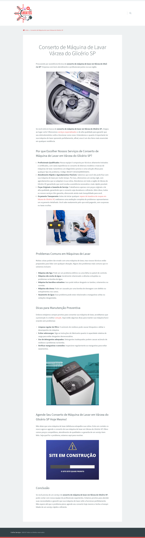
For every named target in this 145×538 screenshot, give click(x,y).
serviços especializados (67, 132)
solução (58, 318)
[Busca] (128, 10)
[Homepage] (23, 13)
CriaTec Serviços (16, 532)
